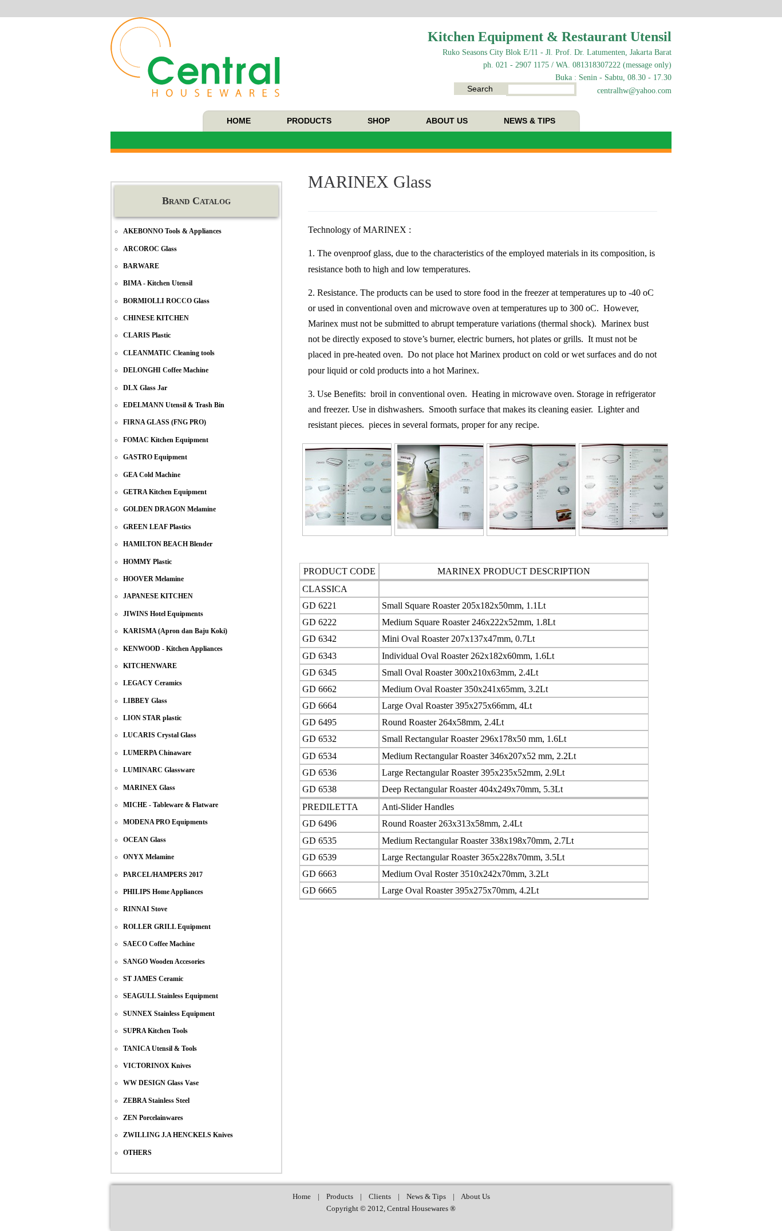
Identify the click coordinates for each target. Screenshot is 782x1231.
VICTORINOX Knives (157, 1066)
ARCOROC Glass (150, 249)
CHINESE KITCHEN (156, 318)
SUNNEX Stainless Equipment (169, 1014)
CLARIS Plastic (147, 335)
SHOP (379, 120)
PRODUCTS (309, 120)
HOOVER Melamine (153, 579)
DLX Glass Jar (145, 388)
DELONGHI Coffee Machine (165, 370)
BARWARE (141, 266)
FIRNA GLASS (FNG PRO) (164, 422)
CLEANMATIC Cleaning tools (169, 353)
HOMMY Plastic (147, 562)
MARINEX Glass (370, 181)
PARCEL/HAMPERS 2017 (163, 875)
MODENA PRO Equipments (165, 822)
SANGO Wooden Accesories (164, 962)
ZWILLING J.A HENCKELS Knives (178, 1135)
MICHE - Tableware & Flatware (170, 805)
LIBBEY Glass (145, 701)
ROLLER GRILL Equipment (167, 927)
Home (302, 1196)
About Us (475, 1196)
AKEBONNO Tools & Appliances (172, 231)
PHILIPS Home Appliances (163, 892)
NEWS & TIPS (529, 120)
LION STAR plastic (152, 718)
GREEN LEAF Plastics (157, 527)
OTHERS (137, 1153)
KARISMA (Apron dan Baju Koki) (175, 631)
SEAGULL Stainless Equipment (170, 996)
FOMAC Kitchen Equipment (165, 440)
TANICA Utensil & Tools (160, 1049)
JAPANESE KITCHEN (158, 596)
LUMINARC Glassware (159, 770)
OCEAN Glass (144, 840)
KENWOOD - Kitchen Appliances (173, 649)
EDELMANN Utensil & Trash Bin (173, 405)
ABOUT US (447, 120)
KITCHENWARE (150, 666)
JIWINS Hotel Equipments (163, 614)
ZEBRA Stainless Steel (156, 1101)
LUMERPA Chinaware (157, 753)
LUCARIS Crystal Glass (159, 735)
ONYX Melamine (148, 857)
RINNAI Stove (145, 909)
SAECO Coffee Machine (159, 944)
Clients (380, 1196)
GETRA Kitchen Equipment (165, 492)
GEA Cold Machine (151, 475)
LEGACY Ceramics (152, 683)
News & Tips (426, 1196)
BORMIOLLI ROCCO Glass (166, 301)
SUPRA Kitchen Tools (155, 1031)
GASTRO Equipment (155, 457)
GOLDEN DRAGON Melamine (169, 509)
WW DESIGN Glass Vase (161, 1083)
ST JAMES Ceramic (153, 979)
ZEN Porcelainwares (153, 1118)
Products (339, 1196)
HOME (239, 120)
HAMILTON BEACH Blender (167, 544)
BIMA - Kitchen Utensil (157, 283)
